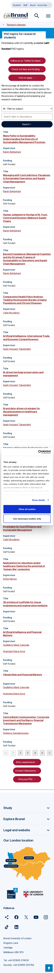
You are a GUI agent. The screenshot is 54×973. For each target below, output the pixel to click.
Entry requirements (25, 762)
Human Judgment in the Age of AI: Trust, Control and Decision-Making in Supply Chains (25, 218)
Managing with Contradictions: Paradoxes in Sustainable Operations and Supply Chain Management (26, 178)
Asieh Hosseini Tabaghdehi (17, 349)
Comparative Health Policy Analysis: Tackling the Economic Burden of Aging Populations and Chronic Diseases (25, 300)
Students (17, 5)
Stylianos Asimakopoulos (16, 733)
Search (26, 124)
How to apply (25, 77)
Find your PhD (25, 779)
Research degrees (16, 24)
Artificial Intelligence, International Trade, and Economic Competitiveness (26, 338)
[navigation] (49, 968)
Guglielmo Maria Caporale (16, 645)
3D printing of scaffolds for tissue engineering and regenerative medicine (25, 604)
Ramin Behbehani (12, 151)
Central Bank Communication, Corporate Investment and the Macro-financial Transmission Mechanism (26, 720)
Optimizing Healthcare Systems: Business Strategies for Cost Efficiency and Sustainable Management (26, 526)
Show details (38, 500)
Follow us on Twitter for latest (25, 60)
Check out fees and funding (26, 69)
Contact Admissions (25, 770)
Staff (25, 5)
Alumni (33, 5)
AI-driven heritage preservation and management (23, 374)
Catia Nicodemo (11, 312)
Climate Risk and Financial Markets (22, 674)
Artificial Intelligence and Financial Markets (22, 634)
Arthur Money (10, 578)
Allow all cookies (27, 509)
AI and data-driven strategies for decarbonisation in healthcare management (21, 411)
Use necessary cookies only (27, 518)
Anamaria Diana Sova (14, 651)
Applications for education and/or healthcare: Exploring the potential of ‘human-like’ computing (24, 566)
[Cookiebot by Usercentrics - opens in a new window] (38, 452)
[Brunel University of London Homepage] (15, 15)
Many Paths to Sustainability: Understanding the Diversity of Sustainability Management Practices (24, 139)
